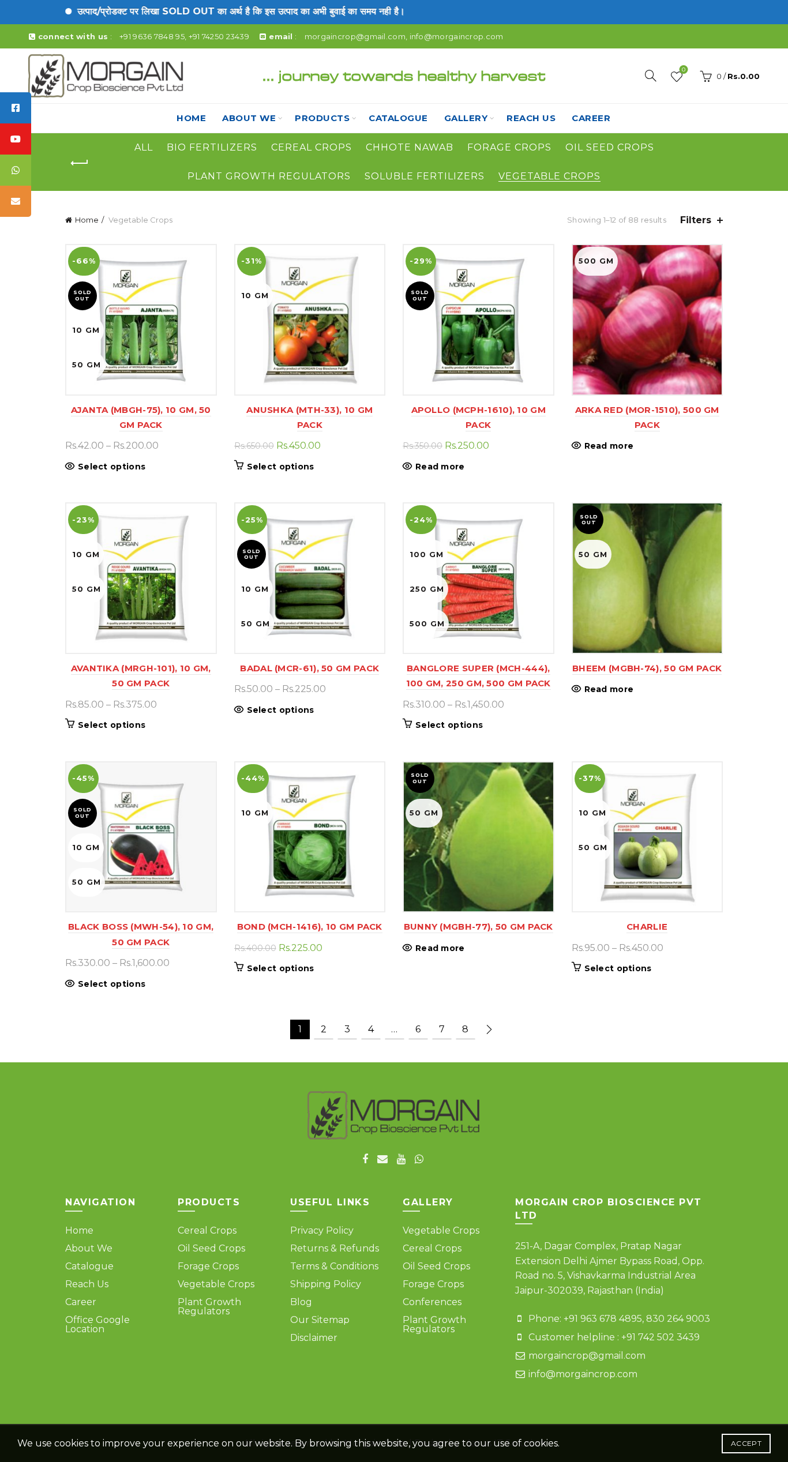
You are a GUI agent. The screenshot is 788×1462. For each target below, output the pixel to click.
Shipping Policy (325, 1284)
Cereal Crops (311, 147)
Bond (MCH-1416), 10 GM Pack (309, 926)
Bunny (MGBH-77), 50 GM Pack (478, 926)
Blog (301, 1301)
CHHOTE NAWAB (409, 147)
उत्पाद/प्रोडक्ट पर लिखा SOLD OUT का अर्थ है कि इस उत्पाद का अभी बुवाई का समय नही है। (203, 11)
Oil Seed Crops (609, 147)
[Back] (79, 163)
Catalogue (398, 117)
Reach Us (86, 1284)
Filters (695, 220)
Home (191, 117)
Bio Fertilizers (212, 147)
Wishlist (683, 70)
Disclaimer (313, 1337)
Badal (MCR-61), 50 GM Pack (309, 668)
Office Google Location (97, 1324)
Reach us (531, 117)
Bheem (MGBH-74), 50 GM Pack (647, 668)
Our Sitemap (320, 1319)
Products (322, 117)
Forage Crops (509, 147)
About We (249, 117)
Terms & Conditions (334, 1266)
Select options (111, 466)
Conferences (432, 1301)
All (143, 147)
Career (591, 117)
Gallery (466, 117)
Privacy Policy (322, 1230)
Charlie (646, 926)
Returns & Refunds (334, 1248)
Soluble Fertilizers (425, 176)
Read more (440, 466)
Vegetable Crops (549, 176)
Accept (746, 1443)
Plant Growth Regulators (269, 176)
